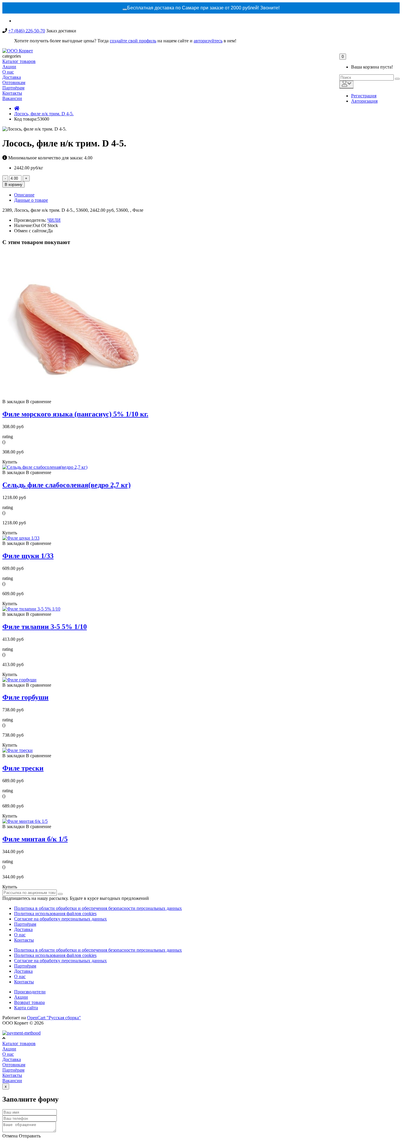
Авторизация (364, 101)
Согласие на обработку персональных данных (60, 918)
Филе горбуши (25, 697)
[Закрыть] (124, 9)
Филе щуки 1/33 (28, 556)
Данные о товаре (31, 200)
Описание (24, 194)
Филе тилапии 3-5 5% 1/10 (44, 626)
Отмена (10, 1135)
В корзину (13, 184)
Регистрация (363, 95)
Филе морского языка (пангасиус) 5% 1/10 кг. (75, 414)
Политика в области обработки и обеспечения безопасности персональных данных (98, 908)
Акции (21, 997)
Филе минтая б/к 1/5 (35, 839)
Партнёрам (25, 924)
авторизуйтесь (208, 40)
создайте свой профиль (133, 40)
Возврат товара (29, 1002)
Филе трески (23, 768)
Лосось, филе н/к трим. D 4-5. (44, 113)
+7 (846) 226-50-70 (26, 30)
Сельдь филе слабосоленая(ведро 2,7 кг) (66, 485)
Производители (30, 991)
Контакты (24, 940)
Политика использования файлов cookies (55, 913)
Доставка (23, 929)
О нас (20, 934)
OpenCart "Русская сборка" (54, 1017)
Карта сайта (26, 1007)
